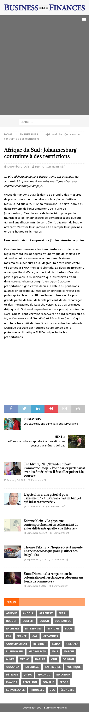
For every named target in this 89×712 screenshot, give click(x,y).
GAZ (34, 636)
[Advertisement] (44, 70)
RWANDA (11, 682)
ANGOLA (28, 613)
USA (52, 690)
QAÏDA (28, 675)
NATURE (40, 659)
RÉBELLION (30, 682)
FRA (8, 636)
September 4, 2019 (36, 586)
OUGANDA (12, 667)
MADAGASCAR (37, 651)
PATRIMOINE (53, 667)
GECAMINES (50, 636)
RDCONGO (44, 675)
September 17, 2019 (36, 559)
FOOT (68, 629)
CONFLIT (28, 621)
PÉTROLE (12, 675)
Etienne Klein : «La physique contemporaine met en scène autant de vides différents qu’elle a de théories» (51, 524)
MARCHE (69, 651)
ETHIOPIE (53, 629)
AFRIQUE (11, 613)
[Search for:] (44, 122)
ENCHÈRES (12, 629)
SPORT (64, 682)
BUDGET (11, 621)
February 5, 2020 (16, 480)
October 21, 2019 (35, 506)
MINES (10, 659)
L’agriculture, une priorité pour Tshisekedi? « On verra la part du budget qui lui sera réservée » (52, 498)
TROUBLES (37, 690)
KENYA (56, 644)
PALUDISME (32, 667)
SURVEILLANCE (15, 690)
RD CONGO (63, 675)
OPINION (68, 659)
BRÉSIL (63, 613)
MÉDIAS (24, 659)
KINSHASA (72, 644)
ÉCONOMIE (67, 690)
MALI (55, 651)
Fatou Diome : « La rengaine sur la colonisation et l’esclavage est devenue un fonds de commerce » (53, 577)
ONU (54, 659)
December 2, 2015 (18, 166)
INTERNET (39, 644)
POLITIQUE (73, 667)
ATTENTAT (46, 613)
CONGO (44, 621)
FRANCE (21, 636)
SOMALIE (48, 682)
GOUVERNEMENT (17, 644)
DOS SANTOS (63, 621)
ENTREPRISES (33, 629)
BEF (37, 166)
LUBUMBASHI (14, 651)
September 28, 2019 (37, 533)
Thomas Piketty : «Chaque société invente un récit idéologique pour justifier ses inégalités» (53, 551)
